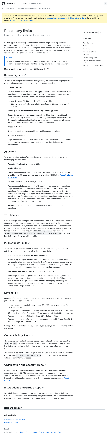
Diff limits (10, 292)
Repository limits (44, 8)
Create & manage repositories (26, 8)
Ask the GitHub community (15, 419)
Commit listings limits (17, 335)
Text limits (10, 215)
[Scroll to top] (104, 435)
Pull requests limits (15, 242)
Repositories (9, 8)
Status (35, 432)
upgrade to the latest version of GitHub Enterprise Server (66, 18)
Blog (59, 432)
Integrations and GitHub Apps (22, 387)
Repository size (13, 75)
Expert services (51, 432)
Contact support (12, 422)
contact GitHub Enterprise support (22, 20)
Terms (22, 432)
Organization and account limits (24, 364)
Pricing (41, 432)
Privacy (28, 432)
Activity (9, 151)
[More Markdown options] (100, 32)
